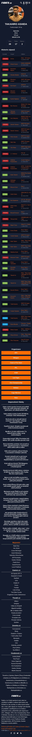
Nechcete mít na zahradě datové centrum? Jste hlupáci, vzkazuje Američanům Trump (16, 420)
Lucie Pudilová (16, 567)
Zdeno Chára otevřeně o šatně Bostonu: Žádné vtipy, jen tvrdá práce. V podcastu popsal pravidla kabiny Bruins (16, 507)
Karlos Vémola (16, 560)
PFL (16, 367)
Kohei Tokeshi (13, 174)
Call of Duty (16, 590)
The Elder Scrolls (16, 592)
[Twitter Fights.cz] (17, 733)
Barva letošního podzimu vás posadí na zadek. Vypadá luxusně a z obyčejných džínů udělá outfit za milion (16, 445)
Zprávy (11, 675)
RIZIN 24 (23, 98)
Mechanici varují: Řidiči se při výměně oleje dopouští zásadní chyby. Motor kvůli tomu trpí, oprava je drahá (16, 493)
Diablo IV (16, 583)
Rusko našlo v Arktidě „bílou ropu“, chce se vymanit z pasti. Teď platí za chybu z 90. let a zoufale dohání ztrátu (16, 530)
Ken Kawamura (14, 200)
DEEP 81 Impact (25, 136)
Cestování (27, 675)
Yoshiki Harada (14, 236)
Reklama (4, 726)
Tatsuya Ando (13, 219)
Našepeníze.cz (11, 688)
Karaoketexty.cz (21, 680)
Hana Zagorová (16, 661)
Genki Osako (13, 194)
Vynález (16, 622)
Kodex (3, 728)
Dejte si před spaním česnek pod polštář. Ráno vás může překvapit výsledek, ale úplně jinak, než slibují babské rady (16, 408)
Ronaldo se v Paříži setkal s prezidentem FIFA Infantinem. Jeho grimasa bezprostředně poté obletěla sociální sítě (16, 537)
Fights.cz (9, 685)
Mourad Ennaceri (14, 212)
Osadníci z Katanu (16, 633)
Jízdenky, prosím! (16, 645)
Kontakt (8, 728)
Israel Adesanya (16, 553)
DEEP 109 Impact (25, 79)
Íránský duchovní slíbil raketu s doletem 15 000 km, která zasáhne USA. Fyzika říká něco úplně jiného (16, 472)
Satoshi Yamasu (14, 124)
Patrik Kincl (16, 562)
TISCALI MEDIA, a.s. (13, 730)
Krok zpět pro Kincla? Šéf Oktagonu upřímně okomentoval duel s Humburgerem (16, 465)
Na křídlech (16, 650)
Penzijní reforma (16, 620)
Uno (16, 643)
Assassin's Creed (16, 576)
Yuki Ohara (13, 147)
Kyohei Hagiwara (14, 99)
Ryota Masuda (14, 324)
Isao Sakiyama (14, 118)
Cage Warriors (16, 392)
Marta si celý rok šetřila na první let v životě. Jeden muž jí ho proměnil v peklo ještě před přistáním (16, 479)
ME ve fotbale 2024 (16, 610)
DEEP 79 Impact (25, 141)
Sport (17, 675)
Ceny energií (16, 615)
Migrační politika (16, 608)
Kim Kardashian (16, 666)
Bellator (16, 387)
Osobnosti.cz (10, 680)
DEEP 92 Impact (25, 111)
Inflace (16, 601)
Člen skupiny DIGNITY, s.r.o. (25, 730)
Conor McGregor (16, 550)
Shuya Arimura (14, 335)
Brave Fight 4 (24, 262)
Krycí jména (16, 647)
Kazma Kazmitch (16, 663)
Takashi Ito (13, 275)
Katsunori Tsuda (14, 257)
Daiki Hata (13, 142)
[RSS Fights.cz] (21, 733)
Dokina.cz (16, 685)
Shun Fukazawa (14, 340)
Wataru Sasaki (14, 329)
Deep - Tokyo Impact (26, 334)
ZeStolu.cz (25, 678)
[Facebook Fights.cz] (11, 733)
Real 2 (22, 212)
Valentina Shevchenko (16, 555)
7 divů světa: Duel (16, 636)
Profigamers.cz (16, 678)
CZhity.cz (23, 685)
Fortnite (16, 587)
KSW (16, 372)
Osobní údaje (24, 726)
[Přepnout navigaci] (23, 3)
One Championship (16, 382)
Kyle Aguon (13, 85)
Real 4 (22, 186)
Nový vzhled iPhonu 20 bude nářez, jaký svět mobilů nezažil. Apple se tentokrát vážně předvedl (16, 486)
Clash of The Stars (16, 363)
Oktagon (16, 358)
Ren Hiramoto (13, 106)
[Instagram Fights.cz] (14, 733)
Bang (16, 631)
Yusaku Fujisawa (14, 311)
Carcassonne (16, 629)
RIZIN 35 (23, 84)
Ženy (21, 675)
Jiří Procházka (16, 557)
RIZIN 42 (23, 68)
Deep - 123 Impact (25, 58)
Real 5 (22, 180)
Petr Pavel (16, 659)
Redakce (10, 726)
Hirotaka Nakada (14, 75)
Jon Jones (16, 548)
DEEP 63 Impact (25, 256)
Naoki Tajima (13, 241)
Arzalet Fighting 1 (25, 160)
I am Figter (16, 377)
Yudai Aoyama (14, 304)
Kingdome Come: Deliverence (16, 594)
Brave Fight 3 (24, 267)
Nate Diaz (16, 546)
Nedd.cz (17, 683)
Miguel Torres (13, 225)
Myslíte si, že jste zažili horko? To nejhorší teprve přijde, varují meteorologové (16, 433)
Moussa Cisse (14, 187)
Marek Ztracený (16, 670)
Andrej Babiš (16, 656)
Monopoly (16, 638)
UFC (16, 353)
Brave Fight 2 (24, 289)
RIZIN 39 (23, 74)
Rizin (16, 397)
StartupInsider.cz (16, 690)
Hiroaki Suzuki (14, 64)
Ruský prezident (16, 613)
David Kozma (16, 564)
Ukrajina (16, 603)
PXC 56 (23, 153)
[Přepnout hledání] (21, 3)
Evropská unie (16, 617)
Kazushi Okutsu (14, 290)
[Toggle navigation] (29, 3)
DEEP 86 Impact (25, 123)
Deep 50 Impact (25, 339)
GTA (16, 580)
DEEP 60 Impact (25, 303)
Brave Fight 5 (24, 251)
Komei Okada (13, 230)
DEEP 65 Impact (25, 235)
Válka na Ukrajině (16, 606)
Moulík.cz (24, 683)
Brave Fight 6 (24, 229)
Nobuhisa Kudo (14, 252)
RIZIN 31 (23, 91)
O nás (14, 728)
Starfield (16, 578)
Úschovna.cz (9, 683)
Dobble (16, 640)
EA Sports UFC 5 (16, 573)
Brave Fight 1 (24, 310)
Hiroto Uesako (13, 136)
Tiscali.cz (5, 675)
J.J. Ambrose (13, 153)
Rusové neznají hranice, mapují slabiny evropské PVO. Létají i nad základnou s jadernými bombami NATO (16, 500)
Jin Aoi (12, 58)
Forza (16, 585)
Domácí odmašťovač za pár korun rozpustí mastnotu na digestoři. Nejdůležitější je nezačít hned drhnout (16, 458)
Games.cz (7, 678)
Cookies (16, 726)
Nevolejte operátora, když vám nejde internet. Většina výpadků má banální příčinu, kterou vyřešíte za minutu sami (16, 523)
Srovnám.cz (21, 688)
